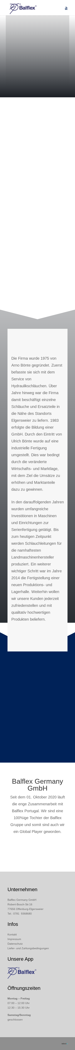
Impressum (14, 939)
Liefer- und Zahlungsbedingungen (28, 948)
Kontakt (12, 934)
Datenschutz (15, 943)
